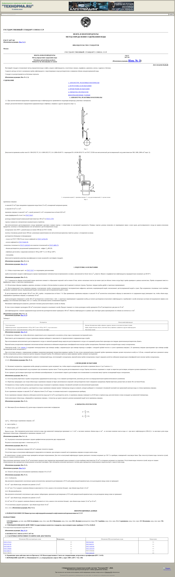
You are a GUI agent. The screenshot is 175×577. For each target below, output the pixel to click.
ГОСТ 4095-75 (53, 245)
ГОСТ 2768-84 (7, 548)
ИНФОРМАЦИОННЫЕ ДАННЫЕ (79, 95)
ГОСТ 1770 (49, 219)
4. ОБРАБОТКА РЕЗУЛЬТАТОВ (78, 92)
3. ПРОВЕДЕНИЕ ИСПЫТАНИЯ (79, 89)
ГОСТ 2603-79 (7, 546)
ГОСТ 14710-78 (42, 239)
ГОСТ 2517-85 (7, 544)
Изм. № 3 (22, 42)
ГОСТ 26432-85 (90, 553)
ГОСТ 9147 (29, 215)
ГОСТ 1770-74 (7, 542)
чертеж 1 (24, 347)
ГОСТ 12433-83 (25, 245)
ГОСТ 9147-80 (90, 542)
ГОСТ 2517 (30, 270)
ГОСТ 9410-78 (23, 242)
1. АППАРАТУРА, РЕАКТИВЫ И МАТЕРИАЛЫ (83, 82)
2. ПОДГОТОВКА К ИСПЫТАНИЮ (80, 86)
